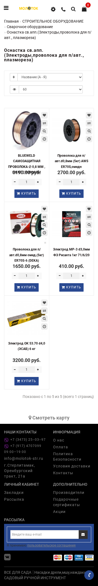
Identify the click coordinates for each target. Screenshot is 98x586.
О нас (58, 440)
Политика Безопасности (67, 456)
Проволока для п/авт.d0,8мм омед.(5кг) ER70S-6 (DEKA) (26, 254)
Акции (59, 511)
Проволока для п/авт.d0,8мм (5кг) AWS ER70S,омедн (71, 161)
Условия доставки (71, 466)
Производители (68, 492)
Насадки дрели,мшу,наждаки (60, 572)
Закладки (14, 492)
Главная (11, 21)
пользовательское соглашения (51, 545)
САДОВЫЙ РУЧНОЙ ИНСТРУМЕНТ (35, 578)
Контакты (63, 473)
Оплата (60, 447)
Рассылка (14, 499)
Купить (28, 193)
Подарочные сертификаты (66, 502)
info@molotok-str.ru (23, 458)
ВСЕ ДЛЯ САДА (17, 572)
